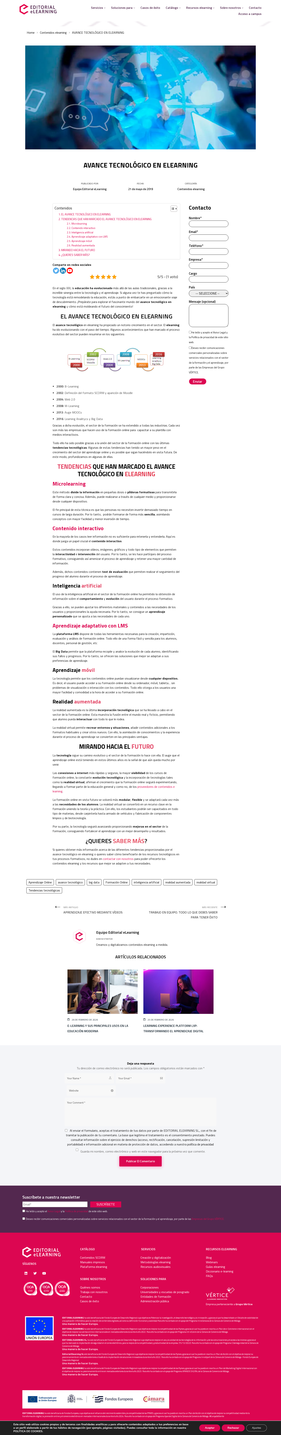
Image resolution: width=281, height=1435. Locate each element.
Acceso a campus (250, 13)
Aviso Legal (219, 332)
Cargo (193, 273)
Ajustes (256, 1428)
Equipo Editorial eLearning (90, 189)
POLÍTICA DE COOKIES (27, 1431)
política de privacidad (200, 1144)
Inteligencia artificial (82, 232)
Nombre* (195, 218)
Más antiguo (93, 910)
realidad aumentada (177, 882)
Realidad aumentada (83, 245)
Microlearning (79, 223)
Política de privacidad (202, 337)
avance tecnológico (70, 882)
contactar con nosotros (118, 858)
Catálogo (172, 7)
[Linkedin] (63, 271)
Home (31, 32)
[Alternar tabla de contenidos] (172, 208)
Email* (193, 232)
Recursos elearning (199, 7)
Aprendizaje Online (40, 882)
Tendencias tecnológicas (44, 890)
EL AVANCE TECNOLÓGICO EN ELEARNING (86, 214)
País (192, 287)
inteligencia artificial (146, 882)
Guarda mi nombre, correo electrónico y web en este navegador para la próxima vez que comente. (142, 1151)
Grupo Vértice (244, 1304)
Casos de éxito (150, 7)
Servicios (97, 7)
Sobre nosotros (230, 7)
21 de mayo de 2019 (140, 189)
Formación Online (117, 882)
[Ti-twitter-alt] (34, 1273)
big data (94, 882)
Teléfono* (196, 245)
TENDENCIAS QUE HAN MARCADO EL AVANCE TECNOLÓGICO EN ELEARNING (106, 219)
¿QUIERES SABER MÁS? (75, 255)
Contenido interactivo (83, 228)
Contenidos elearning (53, 32)
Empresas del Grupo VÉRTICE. (208, 1219)
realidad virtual (206, 882)
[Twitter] (56, 271)
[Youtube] (70, 271)
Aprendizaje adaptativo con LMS (89, 236)
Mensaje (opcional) (202, 301)
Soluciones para (121, 7)
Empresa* (196, 259)
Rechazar (233, 1428)
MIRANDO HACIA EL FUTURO (78, 250)
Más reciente (183, 912)
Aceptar (209, 1428)
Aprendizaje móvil (81, 241)
